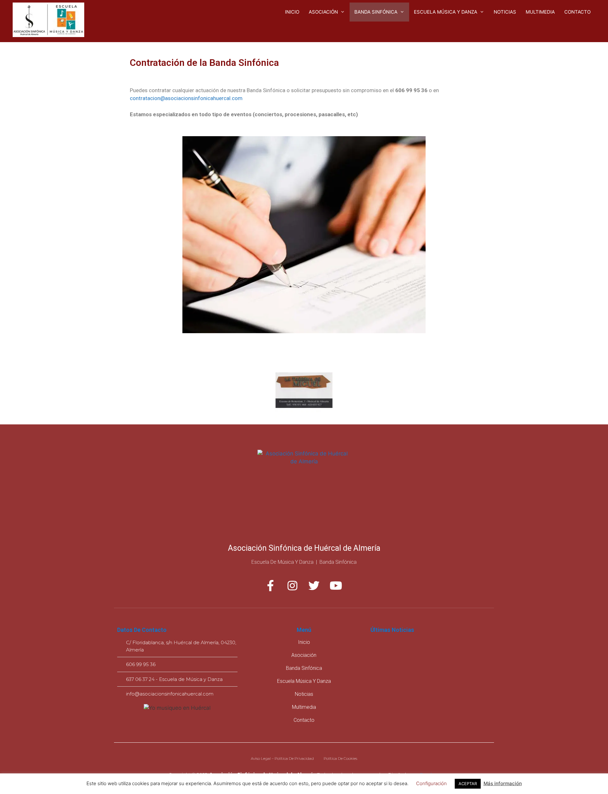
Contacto (577, 12)
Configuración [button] (431, 783)
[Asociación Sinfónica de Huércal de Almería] (48, 20)
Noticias (505, 12)
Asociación (323, 12)
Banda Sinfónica (375, 12)
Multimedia (540, 12)
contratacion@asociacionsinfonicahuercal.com (186, 98)
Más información (503, 783)
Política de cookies (340, 758)
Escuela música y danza (445, 12)
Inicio (292, 12)
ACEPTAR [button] (468, 783)
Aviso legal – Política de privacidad (282, 758)
